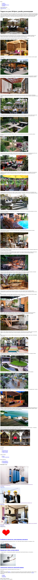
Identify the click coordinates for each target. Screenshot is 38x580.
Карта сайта (4, 576)
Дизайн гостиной (5, 452)
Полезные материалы (5, 4)
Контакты (3, 5)
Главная (3, 3)
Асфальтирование (5, 462)
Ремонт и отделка (5, 451)
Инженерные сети (5, 450)
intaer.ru (9, 571)
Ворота (3, 456)
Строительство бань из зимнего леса (26, 502)
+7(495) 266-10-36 (3, 8)
